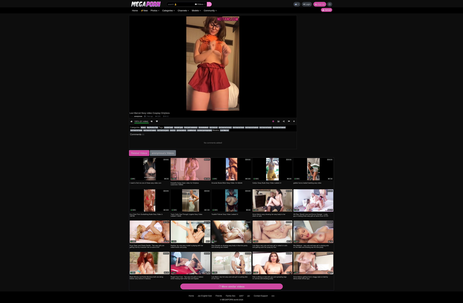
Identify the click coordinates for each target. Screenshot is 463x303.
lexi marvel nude (136, 130)
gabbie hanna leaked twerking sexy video (307, 183)
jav (248, 295)
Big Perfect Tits (152, 127)
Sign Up (321, 4)
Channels (182, 10)
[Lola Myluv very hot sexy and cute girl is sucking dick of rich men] (231, 263)
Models (195, 10)
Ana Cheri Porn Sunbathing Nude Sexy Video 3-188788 (146, 215)
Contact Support (261, 295)
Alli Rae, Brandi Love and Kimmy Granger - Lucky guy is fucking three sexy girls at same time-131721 (310, 215)
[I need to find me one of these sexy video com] (150, 169)
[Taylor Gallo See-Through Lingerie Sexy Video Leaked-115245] (191, 200)
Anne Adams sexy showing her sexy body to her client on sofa (268, 215)
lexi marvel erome (225, 127)
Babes (143, 127)
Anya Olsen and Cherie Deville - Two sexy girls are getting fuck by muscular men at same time (147, 246)
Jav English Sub (205, 295)
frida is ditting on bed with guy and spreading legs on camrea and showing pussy (269, 278)
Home (135, 10)
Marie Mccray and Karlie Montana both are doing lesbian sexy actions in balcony (146, 278)
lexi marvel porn (163, 130)
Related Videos (139, 153)
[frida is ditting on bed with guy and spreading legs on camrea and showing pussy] (272, 263)
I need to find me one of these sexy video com (145, 183)
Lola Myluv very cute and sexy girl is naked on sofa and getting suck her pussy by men (269, 246)
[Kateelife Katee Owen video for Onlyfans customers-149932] (191, 169)
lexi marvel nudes (150, 130)
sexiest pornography (204, 130)
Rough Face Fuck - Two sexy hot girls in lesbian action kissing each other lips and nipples (187, 278)
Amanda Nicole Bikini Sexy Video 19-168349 (226, 183)
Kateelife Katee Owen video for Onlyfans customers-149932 (185, 184)
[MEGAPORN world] (146, 4)
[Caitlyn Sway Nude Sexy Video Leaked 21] (272, 169)
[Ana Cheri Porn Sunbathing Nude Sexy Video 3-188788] (150, 200)
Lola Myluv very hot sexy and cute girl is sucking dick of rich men (229, 278)
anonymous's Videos (163, 153)
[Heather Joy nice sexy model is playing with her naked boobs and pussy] (191, 232)
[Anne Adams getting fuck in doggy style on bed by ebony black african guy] (313, 263)
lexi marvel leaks (265, 127)
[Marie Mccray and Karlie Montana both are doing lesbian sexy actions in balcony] (150, 263)
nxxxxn (172, 130)
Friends (219, 295)
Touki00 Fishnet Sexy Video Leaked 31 (224, 214)
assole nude (168, 127)
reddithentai (192, 130)
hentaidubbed (203, 127)
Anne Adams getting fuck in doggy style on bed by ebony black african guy (310, 278)
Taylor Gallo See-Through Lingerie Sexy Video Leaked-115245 (186, 215)
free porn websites (190, 127)
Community (209, 10)
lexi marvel (213, 127)
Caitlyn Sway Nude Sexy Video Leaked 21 (266, 183)
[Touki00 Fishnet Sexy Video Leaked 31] (231, 200)
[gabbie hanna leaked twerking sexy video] (313, 169)
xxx (273, 295)
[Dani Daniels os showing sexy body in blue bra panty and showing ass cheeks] (231, 232)
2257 (241, 295)
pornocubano (181, 130)
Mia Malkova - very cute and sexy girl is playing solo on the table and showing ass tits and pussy (311, 246)
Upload (327, 9)
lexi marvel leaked (251, 127)
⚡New (144, 10)
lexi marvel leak (238, 127)
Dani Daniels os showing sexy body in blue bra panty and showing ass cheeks (229, 246)
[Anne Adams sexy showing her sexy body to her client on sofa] (272, 200)
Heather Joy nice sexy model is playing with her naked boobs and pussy (187, 246)
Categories (167, 10)
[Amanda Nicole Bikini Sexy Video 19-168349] (231, 169)
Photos (154, 10)
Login (307, 4)
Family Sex (230, 295)
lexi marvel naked (279, 127)
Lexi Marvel (224, 130)
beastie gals (178, 127)
